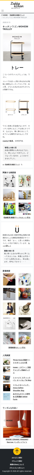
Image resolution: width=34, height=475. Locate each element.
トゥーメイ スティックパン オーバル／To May (22, 378)
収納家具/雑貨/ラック (17, 15)
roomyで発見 (8, 141)
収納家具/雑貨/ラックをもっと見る (17, 217)
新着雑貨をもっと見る (17, 347)
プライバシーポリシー (17, 468)
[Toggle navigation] (2, 10)
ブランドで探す (17, 461)
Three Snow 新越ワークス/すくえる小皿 (21, 361)
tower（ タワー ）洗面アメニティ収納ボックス (22, 370)
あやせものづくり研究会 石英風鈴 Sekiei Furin (21, 396)
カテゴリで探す (17, 458)
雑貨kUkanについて (17, 464)
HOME (5, 15)
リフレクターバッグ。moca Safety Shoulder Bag (21, 388)
